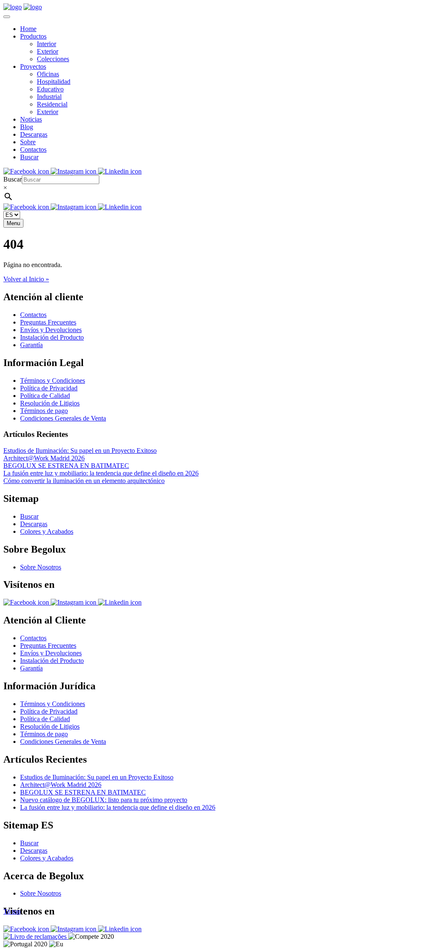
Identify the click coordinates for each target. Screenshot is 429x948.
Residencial (52, 104)
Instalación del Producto (52, 337)
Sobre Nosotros (40, 567)
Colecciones (53, 58)
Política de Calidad (45, 395)
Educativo (50, 89)
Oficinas (48, 74)
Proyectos (33, 66)
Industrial (49, 96)
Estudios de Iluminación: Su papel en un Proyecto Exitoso (80, 450)
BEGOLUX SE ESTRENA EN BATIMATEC (66, 465)
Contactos (33, 149)
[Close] (6, 17)
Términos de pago (44, 410)
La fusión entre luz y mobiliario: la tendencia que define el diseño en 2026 (101, 473)
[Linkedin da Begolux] (120, 171)
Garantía (31, 344)
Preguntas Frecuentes (48, 322)
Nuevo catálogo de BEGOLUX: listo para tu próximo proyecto (103, 799)
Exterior (47, 51)
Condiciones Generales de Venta (63, 418)
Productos (33, 36)
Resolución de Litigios (50, 403)
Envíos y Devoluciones (51, 329)
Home (28, 28)
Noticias (31, 119)
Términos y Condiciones (52, 380)
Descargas (33, 134)
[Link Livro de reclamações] (35, 936)
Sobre (28, 141)
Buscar (29, 157)
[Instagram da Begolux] (74, 171)
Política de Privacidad (49, 388)
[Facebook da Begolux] (27, 171)
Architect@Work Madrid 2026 (44, 458)
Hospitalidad (53, 81)
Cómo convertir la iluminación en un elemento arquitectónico (84, 480)
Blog (26, 126)
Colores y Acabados (46, 531)
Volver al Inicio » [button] (26, 279)
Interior (46, 43)
